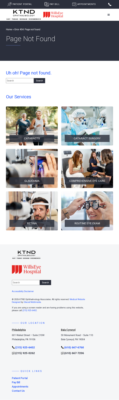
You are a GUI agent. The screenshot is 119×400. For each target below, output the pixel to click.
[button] (108, 14)
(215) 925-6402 (29, 310)
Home (9, 29)
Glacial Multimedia (32, 302)
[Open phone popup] (110, 4)
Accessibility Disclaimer (23, 291)
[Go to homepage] (35, 14)
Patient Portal (20, 378)
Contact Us (18, 391)
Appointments (20, 386)
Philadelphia (19, 329)
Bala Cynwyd (68, 329)
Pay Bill (16, 382)
